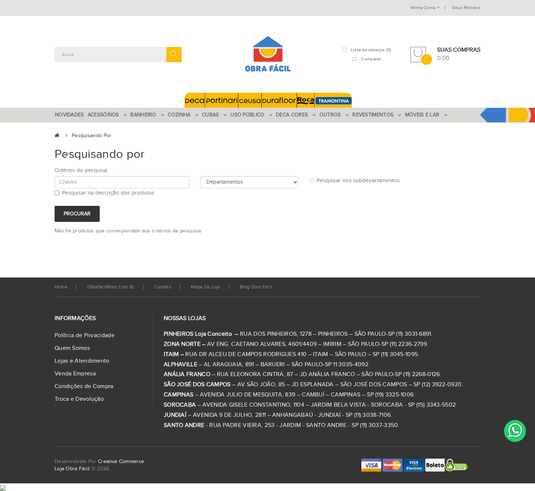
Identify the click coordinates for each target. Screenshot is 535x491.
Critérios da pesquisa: (81, 170)
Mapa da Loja (205, 287)
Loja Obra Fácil (72, 469)
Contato (162, 287)
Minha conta (423, 7)
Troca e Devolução (79, 399)
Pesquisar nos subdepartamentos (358, 180)
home (61, 287)
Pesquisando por (92, 136)
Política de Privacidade (85, 335)
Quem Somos (72, 348)
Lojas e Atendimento (82, 361)
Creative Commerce (121, 461)
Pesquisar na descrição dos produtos (108, 193)
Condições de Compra (84, 386)
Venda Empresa (75, 373)
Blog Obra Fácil (256, 287)
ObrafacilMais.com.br (110, 287)
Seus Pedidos (466, 7)
